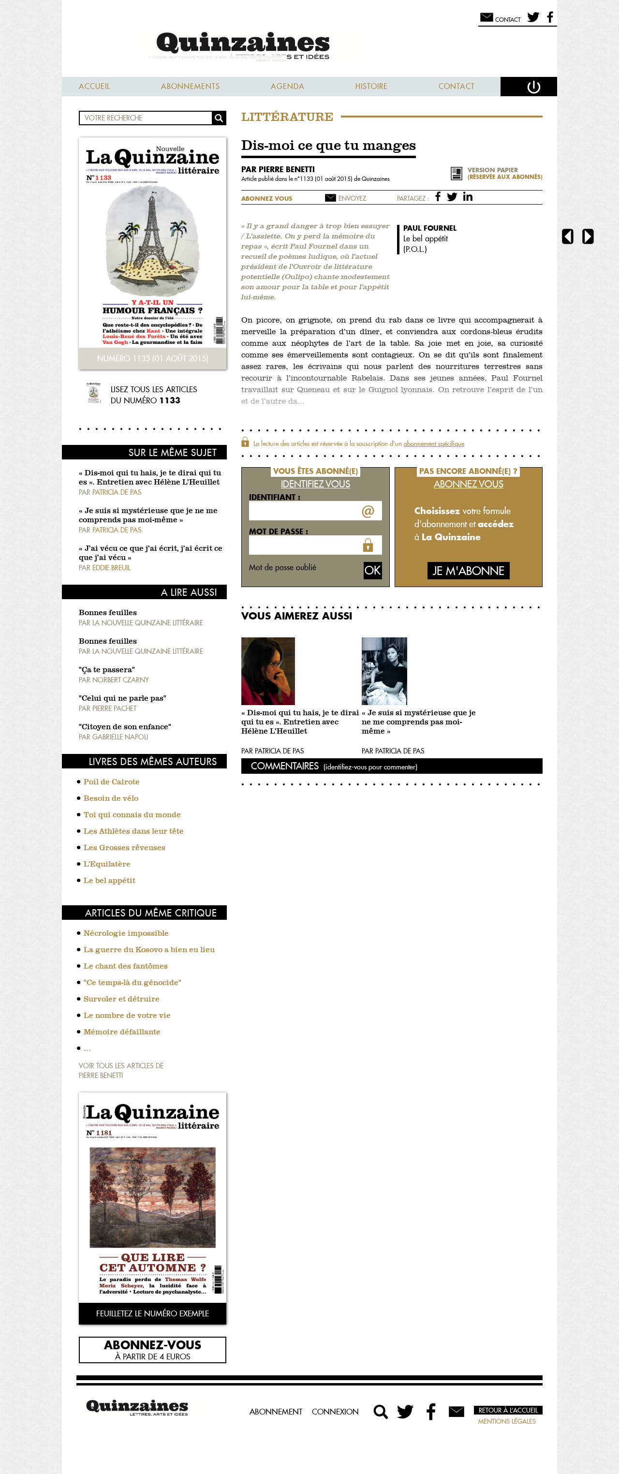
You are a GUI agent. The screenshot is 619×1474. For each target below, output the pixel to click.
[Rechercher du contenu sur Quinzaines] (381, 1411)
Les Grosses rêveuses (124, 848)
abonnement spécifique (434, 443)
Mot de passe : (278, 531)
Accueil (94, 86)
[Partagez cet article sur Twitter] (453, 196)
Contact (457, 86)
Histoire (371, 86)
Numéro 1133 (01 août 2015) (152, 358)
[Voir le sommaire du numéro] (152, 243)
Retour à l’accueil (508, 1410)
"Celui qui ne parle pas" (122, 699)
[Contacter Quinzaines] (456, 1411)
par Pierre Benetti (278, 169)
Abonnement (276, 1411)
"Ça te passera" (107, 670)
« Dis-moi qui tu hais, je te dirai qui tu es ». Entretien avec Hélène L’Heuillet (300, 722)
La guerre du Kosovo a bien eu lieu (149, 950)
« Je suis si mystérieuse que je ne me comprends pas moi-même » (419, 722)
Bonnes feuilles (108, 613)
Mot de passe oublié (282, 567)
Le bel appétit (109, 881)
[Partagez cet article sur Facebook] (439, 196)
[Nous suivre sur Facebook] (548, 21)
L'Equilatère (107, 865)
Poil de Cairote (112, 782)
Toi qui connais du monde (132, 815)
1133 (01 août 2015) (327, 178)
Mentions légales (507, 1421)
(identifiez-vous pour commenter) (370, 767)
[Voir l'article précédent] (568, 237)
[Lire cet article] (299, 671)
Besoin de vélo (111, 799)
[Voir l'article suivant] (588, 237)
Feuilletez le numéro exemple (152, 1313)
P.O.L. (415, 249)
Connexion (335, 1411)
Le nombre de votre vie (127, 1016)
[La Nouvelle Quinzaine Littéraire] (309, 46)
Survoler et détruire (122, 999)
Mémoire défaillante (122, 1032)
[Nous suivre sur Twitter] (531, 21)
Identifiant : (274, 497)
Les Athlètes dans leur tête (134, 832)
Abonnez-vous (152, 1344)
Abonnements (190, 86)
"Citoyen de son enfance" (125, 727)
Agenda (288, 86)
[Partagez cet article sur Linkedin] (467, 196)
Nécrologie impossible (126, 934)
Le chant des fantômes (126, 967)
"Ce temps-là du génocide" (132, 983)
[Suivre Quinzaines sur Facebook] (431, 1411)
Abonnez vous (266, 198)
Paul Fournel (430, 228)
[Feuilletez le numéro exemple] (152, 1198)
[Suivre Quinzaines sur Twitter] (406, 1411)
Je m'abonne (468, 571)
